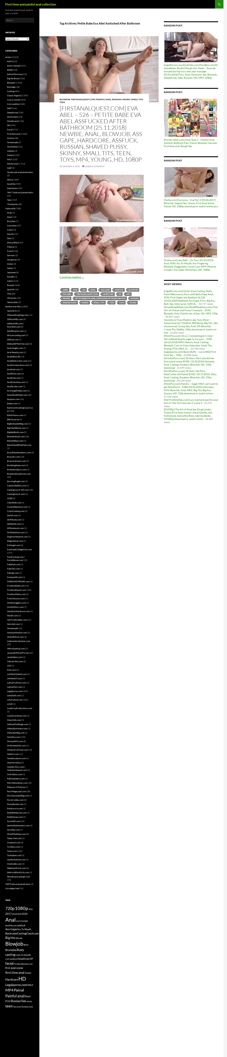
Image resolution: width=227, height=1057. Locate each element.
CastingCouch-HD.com (18, 489)
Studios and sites (13, 306)
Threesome (12, 204)
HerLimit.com (13, 624)
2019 (19, 914)
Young (132, 302)
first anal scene (14, 967)
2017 (8, 913)
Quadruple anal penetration (20, 172)
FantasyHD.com (14, 577)
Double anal (12, 121)
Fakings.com (13, 573)
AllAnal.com (12, 339)
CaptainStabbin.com (16, 485)
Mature (10, 155)
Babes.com (12, 403)
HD (119, 294)
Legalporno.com (14, 691)
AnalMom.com (14, 373)
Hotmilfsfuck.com (15, 637)
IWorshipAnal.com (16, 648)
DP (8, 125)
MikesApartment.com (17, 728)
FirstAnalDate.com (16, 585)
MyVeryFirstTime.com (17, 749)
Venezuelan (12, 302)
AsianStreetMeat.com (17, 395)
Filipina (10, 246)
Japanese (11, 272)
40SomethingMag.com (17, 315)
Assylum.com (13, 399)
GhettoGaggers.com (16, 602)
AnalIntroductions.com (18, 365)
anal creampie (22, 921)
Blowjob (65, 99)
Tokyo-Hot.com (14, 838)
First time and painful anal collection (30, 4)
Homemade (12, 142)
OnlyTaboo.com (14, 774)
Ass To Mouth (24, 929)
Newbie (66, 298)
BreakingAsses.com (16, 465)
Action (8, 57)
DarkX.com (12, 515)
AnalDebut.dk (13, 356)
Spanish (10, 289)
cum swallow (11, 959)
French (10, 251)
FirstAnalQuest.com (83, 99)
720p (10, 908)
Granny (10, 138)
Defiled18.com (14, 524)
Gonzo (28, 972)
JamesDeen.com (14, 657)
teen (111, 302)
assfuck (119, 290)
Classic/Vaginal (14, 95)
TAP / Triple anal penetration (20, 192)
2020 (25, 913)
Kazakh (10, 276)
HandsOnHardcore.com (18, 611)
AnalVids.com (11, 925)
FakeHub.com (13, 564)
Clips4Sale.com (14, 502)
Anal (93, 290)
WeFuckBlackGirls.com (18, 872)
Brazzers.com (13, 456)
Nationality (10, 208)
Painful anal (103, 99)
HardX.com (12, 615)
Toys (121, 302)
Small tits (137, 99)
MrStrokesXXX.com (16, 745)
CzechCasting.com (15, 511)
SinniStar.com (13, 829)
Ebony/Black (13, 242)
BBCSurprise (13, 419)
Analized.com (13, 369)
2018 (75, 290)
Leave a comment (95, 166)
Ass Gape (105, 290)
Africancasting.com (16, 335)
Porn (28, 996)
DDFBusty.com (14, 519)
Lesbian (10, 151)
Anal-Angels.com (15, 348)
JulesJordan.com (15, 661)
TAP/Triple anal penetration (18, 884)
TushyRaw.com (14, 855)
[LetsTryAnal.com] (25, 1006)
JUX (9, 665)
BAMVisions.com (15, 415)
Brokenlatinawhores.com (19, 473)
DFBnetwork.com (15, 528)
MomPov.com (13, 737)
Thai (9, 293)
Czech (10, 229)
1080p (65, 290)
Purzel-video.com (15, 800)
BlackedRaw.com (15, 440)
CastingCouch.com (16, 494)
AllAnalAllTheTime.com (18, 343)
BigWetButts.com (15, 432)
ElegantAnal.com (15, 541)
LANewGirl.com (14, 678)
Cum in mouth (13, 99)
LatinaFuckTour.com (16, 682)
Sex (23, 1001)
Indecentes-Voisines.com (18, 641)
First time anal (13, 134)
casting (10, 954)
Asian (9, 217)
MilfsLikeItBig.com (15, 732)
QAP (9, 168)
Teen (62, 102)
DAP (9, 108)
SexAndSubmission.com (18, 825)
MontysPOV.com (15, 741)
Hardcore (108, 294)
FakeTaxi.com (13, 568)
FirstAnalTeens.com (16, 594)
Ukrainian (11, 298)
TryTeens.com (13, 846)
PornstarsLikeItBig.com (18, 795)
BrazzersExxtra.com (16, 461)
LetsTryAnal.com (15, 699)
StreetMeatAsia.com (16, 834)
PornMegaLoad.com (16, 791)
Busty (20, 950)
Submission (12, 188)
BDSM (10, 70)
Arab (9, 212)
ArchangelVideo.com (17, 390)
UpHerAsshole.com (16, 859)
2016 (30, 909)
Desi (9, 238)
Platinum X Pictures (16, 787)
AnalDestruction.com (17, 360)
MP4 (128, 294)
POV (8, 1001)
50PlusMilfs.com (15, 319)
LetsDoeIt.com (14, 695)
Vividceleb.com (14, 864)
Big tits (10, 938)
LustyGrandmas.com (16, 715)
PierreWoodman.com (17, 783)
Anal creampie (13, 65)
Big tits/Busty (13, 78)
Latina (10, 281)
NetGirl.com (13, 754)
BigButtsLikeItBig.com (17, 423)
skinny (85, 302)
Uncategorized (12, 888)
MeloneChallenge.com (17, 724)
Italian (10, 268)
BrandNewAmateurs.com (19, 452)
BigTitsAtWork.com (16, 428)
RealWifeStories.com (17, 812)
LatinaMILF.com (14, 687)
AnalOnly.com (13, 378)
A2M (9, 61)
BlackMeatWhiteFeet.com (19, 445)
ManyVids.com (14, 720)
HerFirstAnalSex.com (17, 619)
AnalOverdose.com (16, 382)
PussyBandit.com (15, 804)
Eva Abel (67, 294)
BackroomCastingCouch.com (22, 933)
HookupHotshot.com (17, 632)
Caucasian (12, 225)
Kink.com (11, 670)
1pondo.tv (12, 310)
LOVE (10, 704)
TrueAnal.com (13, 842)
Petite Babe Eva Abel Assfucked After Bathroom (100, 298)
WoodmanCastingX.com (18, 876)
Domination (12, 116)
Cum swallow (13, 104)
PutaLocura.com (15, 808)
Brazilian (11, 221)
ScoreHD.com (13, 821)
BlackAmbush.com (16, 436)
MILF (9, 159)
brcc (26, 944)
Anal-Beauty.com (15, 352)
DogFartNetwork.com (17, 536)
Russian (116, 99)
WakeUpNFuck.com (16, 868)
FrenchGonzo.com (16, 598)
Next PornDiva (14, 762)
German (11, 255)
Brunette (10, 949)
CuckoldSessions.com (17, 506)
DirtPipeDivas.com (16, 532)
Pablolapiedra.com (16, 778)
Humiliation (12, 146)
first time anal (14, 972)
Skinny (126, 99)
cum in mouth (23, 954)
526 (83, 290)
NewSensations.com (16, 758)
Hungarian (12, 259)
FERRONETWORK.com (18, 581)
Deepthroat (12, 112)
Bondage (11, 87)
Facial (10, 129)
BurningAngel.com (16, 481)
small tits (99, 302)
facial (9, 963)
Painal (19, 990)
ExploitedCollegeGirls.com (19, 549)
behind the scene (15, 74)
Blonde (19, 938)
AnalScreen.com (14, 386)
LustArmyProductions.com (19, 708)
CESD (9, 498)
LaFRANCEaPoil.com (17, 674)
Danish (10, 234)
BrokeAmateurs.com (16, 469)
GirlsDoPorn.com (15, 607)
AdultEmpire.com (15, 331)
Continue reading (72, 277)
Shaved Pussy (70, 302)
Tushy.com (12, 851)
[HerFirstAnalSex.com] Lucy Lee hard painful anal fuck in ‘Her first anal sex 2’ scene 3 (191, 401)
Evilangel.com (13, 545)
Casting (10, 91)
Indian (10, 264)
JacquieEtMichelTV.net (18, 652)
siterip (29, 1001)
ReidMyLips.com (15, 817)
